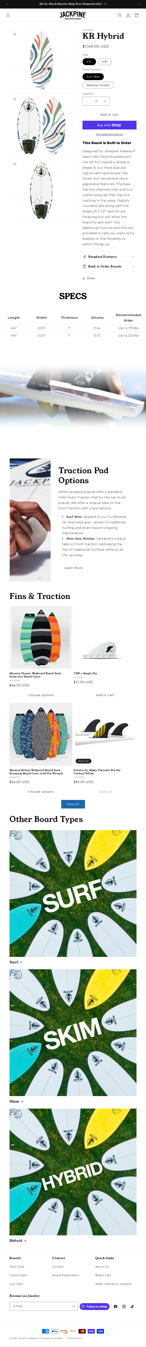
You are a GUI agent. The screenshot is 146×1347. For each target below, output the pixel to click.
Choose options (41, 695)
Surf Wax (93, 76)
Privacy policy (75, 1338)
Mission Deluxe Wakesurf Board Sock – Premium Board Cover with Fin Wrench (36, 772)
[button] (8, 15)
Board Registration (65, 1275)
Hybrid (16, 1241)
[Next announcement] (138, 4)
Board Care (103, 1275)
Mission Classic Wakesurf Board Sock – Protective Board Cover (36, 675)
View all (73, 804)
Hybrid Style (18, 1275)
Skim (14, 1101)
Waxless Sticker (98, 85)
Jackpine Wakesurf (29, 1338)
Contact (58, 1266)
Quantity (88, 93)
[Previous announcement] (7, 4)
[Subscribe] (73, 1306)
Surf (14, 962)
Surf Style (16, 1284)
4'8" (105, 61)
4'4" (89, 61)
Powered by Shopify (51, 1338)
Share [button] (91, 278)
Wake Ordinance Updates (113, 1284)
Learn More (73, 568)
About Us (102, 1266)
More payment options (109, 134)
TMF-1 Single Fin (85, 673)
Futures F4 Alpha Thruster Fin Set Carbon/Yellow (97, 772)
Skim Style (17, 1266)
